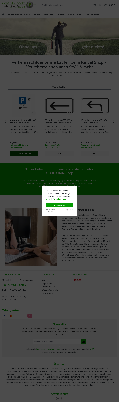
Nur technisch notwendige (51, 210)
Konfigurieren (68, 210)
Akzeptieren (59, 205)
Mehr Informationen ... (56, 199)
